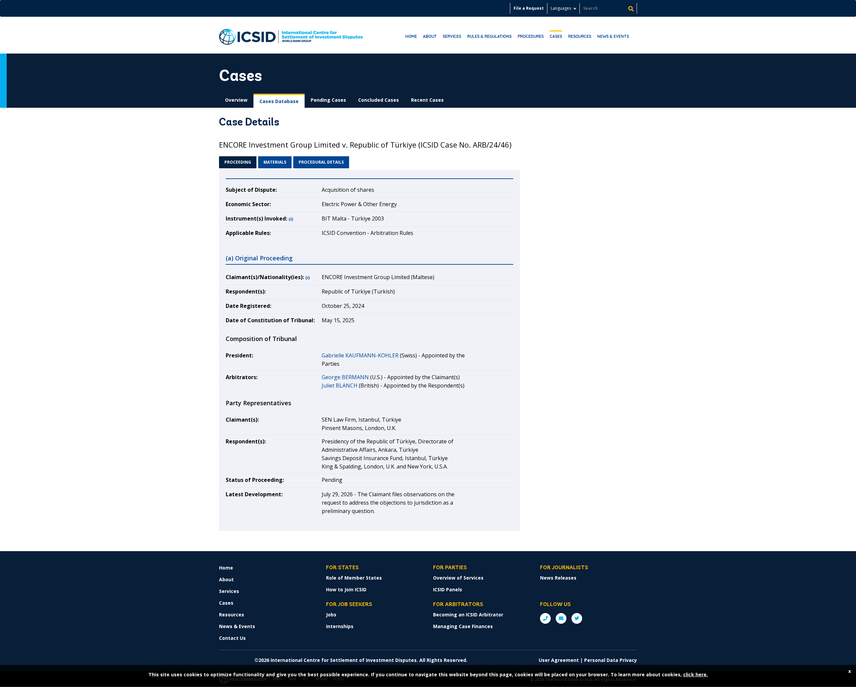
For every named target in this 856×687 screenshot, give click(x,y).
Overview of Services (458, 578)
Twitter (576, 618)
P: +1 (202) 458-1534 (545, 618)
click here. (695, 674)
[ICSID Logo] (291, 35)
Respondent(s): (246, 291)
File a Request (529, 8)
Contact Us (232, 638)
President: (239, 355)
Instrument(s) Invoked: (256, 218)
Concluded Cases (378, 100)
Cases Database (279, 101)
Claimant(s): (242, 419)
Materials (274, 162)
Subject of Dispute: (251, 189)
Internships (339, 626)
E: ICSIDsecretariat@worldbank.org (561, 618)
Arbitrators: (241, 377)
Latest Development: (254, 494)
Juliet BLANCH (339, 385)
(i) (291, 219)
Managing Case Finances (463, 626)
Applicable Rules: (248, 233)
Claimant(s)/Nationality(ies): (265, 277)
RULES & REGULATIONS (489, 36)
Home (411, 36)
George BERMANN (345, 377)
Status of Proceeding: (255, 480)
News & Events (613, 36)
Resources (579, 36)
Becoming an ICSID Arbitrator (468, 614)
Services (452, 36)
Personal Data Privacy (610, 660)
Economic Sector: (248, 204)
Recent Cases (427, 100)
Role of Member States (354, 578)
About (430, 36)
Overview (236, 100)
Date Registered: (248, 306)
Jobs (331, 614)
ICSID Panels (447, 589)
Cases (556, 36)
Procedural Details (321, 162)
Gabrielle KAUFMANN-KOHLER (360, 355)
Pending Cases (328, 100)
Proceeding (237, 162)
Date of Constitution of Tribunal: (270, 320)
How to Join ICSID (346, 589)
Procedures (531, 36)
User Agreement (559, 660)
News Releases (558, 578)
